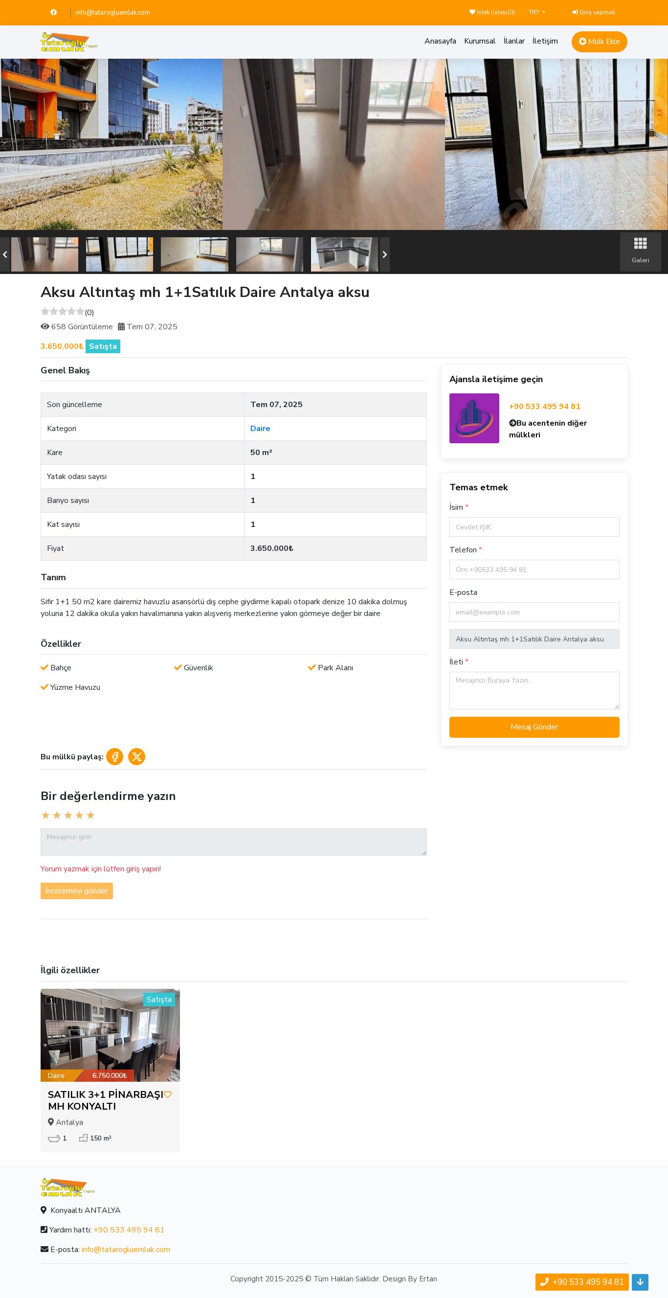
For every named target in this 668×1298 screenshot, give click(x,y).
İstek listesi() (495, 12)
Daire (260, 428)
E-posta (463, 592)
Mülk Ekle (603, 41)
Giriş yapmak (596, 12)
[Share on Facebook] (114, 756)
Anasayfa (440, 41)
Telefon (464, 550)
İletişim (545, 41)
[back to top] (640, 1282)
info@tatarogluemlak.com (113, 12)
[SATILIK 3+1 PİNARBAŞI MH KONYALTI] (110, 1035)
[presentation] (5, 254)
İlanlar (514, 41)
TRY (535, 12)
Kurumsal (480, 41)
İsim (457, 507)
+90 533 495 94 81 (544, 406)
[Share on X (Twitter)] (136, 756)
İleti (457, 662)
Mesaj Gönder (534, 727)
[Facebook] (58, 12)
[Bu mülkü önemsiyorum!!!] (167, 1095)
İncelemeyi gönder (76, 891)
